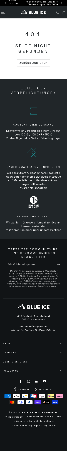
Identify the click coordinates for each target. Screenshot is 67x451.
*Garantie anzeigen (33, 188)
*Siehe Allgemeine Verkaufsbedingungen (33, 138)
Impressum (49, 425)
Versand (21, 421)
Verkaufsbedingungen (27, 425)
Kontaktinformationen (41, 421)
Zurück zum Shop (33, 63)
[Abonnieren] (59, 264)
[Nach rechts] (61, 3)
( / (33, 389)
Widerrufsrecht (14, 416)
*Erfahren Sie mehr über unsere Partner (33, 230)
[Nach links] (6, 3)
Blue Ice (23, 412)
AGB (59, 416)
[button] (58, 12)
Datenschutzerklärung (40, 416)
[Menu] (3, 12)
